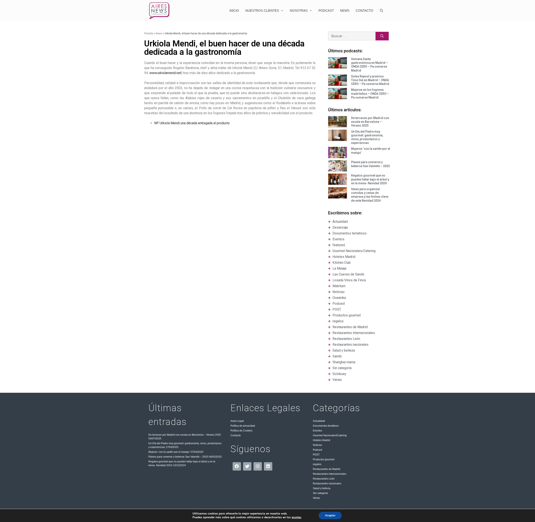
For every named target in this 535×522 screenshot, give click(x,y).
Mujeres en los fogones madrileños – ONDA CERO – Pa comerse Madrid (370, 93)
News (344, 10)
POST (316, 454)
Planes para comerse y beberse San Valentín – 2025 (178, 456)
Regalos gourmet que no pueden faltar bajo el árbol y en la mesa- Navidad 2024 (370, 179)
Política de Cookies (241, 430)
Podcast (326, 10)
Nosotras (299, 10)
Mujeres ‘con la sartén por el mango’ (169, 451)
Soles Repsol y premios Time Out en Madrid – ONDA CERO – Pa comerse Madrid (370, 80)
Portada (148, 33)
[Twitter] (247, 466)
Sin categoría (320, 493)
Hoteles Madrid (321, 440)
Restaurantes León (324, 478)
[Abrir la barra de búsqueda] (381, 10)
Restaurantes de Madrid (326, 469)
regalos (317, 464)
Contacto (364, 10)
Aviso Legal (237, 421)
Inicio (234, 10)
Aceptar (330, 515)
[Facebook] (237, 466)
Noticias (317, 445)
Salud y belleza (321, 488)
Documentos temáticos (326, 425)
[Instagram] (257, 466)
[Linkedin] (268, 466)
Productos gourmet (323, 459)
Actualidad (319, 421)
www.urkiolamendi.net (165, 73)
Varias (316, 497)
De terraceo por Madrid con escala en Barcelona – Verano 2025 (370, 121)
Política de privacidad (243, 425)
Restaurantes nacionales (327, 483)
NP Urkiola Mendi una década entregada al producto (192, 123)
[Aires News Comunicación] (159, 10)
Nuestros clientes (262, 10)
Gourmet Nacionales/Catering (330, 435)
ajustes (296, 517)
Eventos (317, 430)
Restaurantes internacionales (329, 473)
